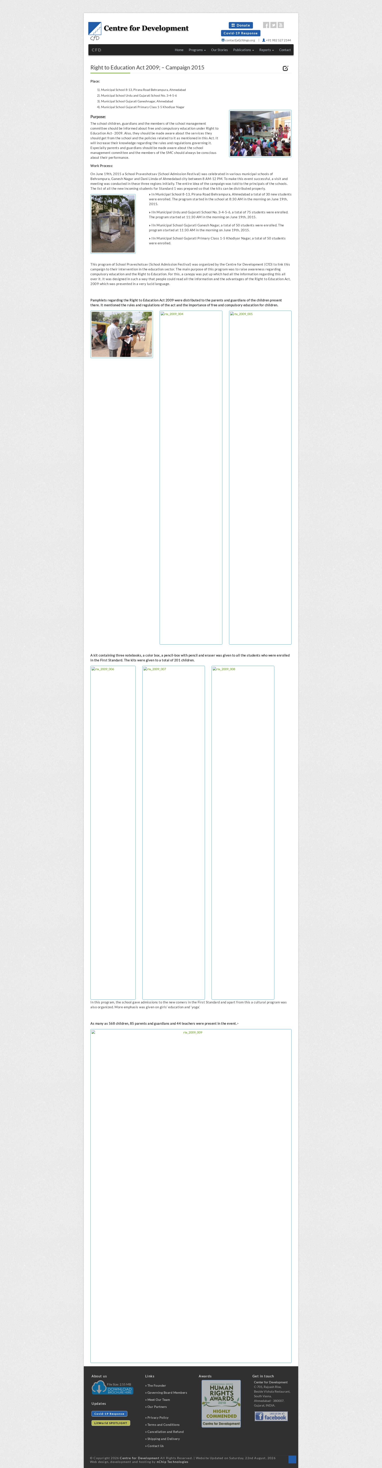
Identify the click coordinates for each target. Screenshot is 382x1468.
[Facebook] (270, 1416)
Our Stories (219, 50)
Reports (265, 50)
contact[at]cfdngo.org (240, 40)
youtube (281, 25)
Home (179, 50)
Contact (285, 50)
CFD (97, 49)
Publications (242, 50)
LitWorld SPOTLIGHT (110, 1423)
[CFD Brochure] (113, 1385)
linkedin (288, 25)
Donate (243, 25)
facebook (266, 25)
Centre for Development (139, 1458)
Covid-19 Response (241, 33)
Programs (196, 50)
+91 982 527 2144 (278, 40)
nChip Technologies (173, 1462)
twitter (273, 25)
